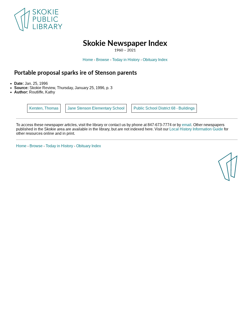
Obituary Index (155, 60)
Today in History (126, 60)
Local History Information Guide (196, 129)
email (186, 125)
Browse (102, 60)
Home (88, 60)
